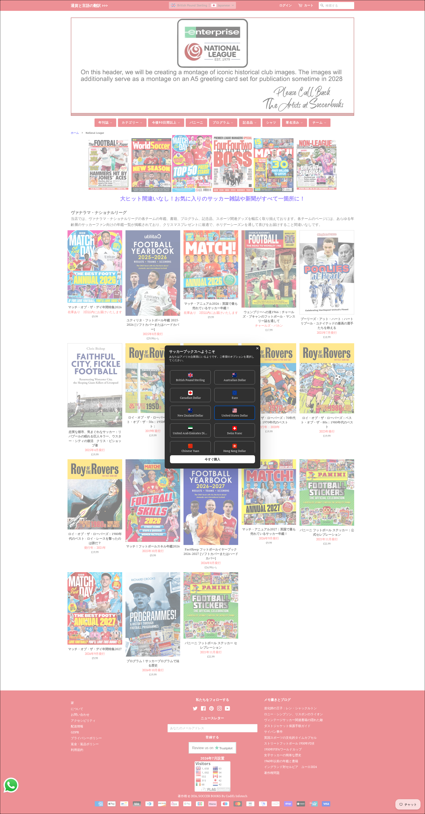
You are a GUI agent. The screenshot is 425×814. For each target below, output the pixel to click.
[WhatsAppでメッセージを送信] (11, 785)
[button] (190, 377)
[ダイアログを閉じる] (257, 348)
